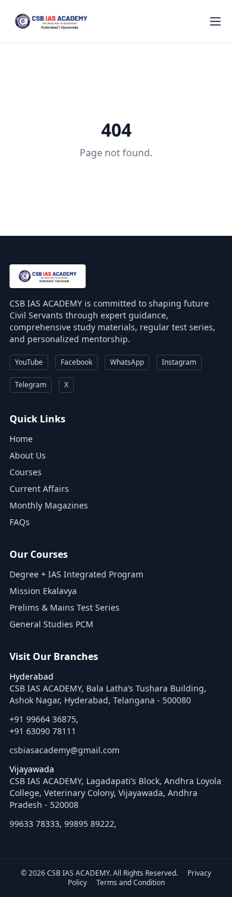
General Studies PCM (51, 624)
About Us (28, 455)
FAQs (20, 522)
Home (21, 438)
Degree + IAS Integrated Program (76, 574)
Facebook (76, 362)
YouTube (29, 362)
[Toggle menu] (215, 21)
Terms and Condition (130, 882)
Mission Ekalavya (43, 590)
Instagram (179, 362)
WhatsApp (127, 362)
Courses (26, 472)
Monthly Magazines (49, 505)
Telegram (30, 385)
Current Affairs (39, 488)
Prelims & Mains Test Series (65, 607)
